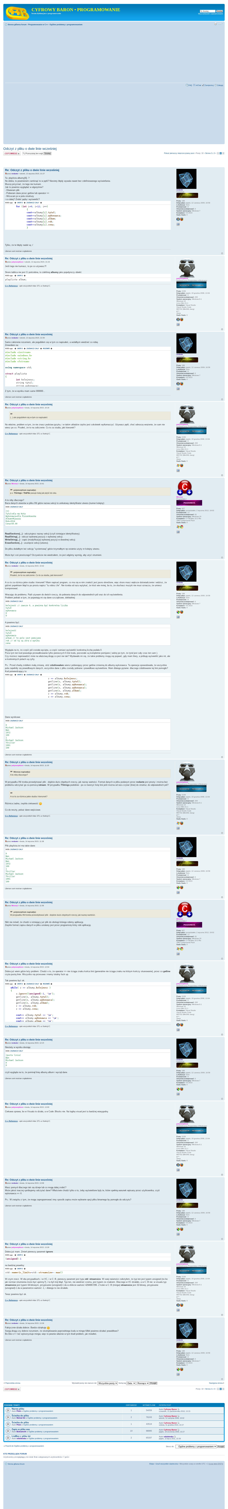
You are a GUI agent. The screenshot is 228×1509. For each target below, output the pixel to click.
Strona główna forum (17, 25)
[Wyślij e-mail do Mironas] (178, 532)
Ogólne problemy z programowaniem (66, 25)
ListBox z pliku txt (21, 1436)
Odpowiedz (8, 152)
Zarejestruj (209, 85)
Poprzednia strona (12, 1383)
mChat (198, 85)
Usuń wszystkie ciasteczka (167, 1464)
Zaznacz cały (16, 507)
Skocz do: (170, 1446)
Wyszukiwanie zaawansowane (210, 14)
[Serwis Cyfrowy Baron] (18, 12)
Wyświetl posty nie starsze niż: (84, 1383)
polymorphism (17, 262)
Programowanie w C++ (38, 25)
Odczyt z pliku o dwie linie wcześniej (30, 148)
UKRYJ (20, 203)
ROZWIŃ (46, 348)
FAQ (190, 85)
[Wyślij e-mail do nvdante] (178, 224)
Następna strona (216, 1383)
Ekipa (151, 1464)
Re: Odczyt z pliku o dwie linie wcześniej (32, 170)
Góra (222, 253)
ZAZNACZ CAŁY (33, 203)
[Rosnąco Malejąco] (147, 1383)
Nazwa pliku (18, 1409)
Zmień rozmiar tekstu (220, 23)
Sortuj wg (123, 1383)
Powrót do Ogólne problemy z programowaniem (24, 1446)
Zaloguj (220, 85)
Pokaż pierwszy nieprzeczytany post (179, 153)
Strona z (210, 153)
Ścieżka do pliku (20, 1415)
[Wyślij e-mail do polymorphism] (178, 324)
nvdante (15, 174)
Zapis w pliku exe (21, 1429)
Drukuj (215, 23)
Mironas (15, 484)
